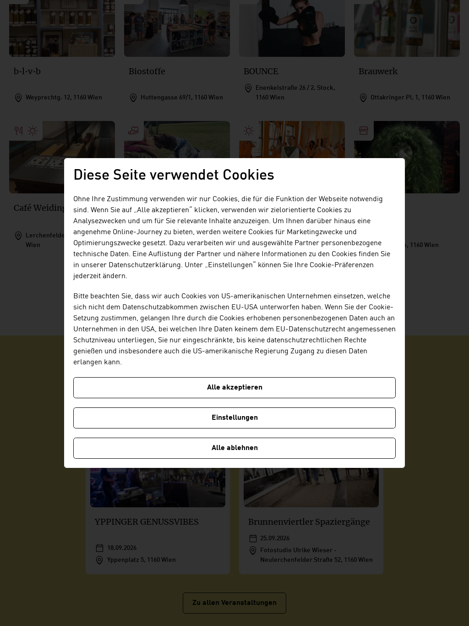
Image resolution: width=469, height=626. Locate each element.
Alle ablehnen (235, 448)
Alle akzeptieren (234, 387)
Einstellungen (235, 418)
